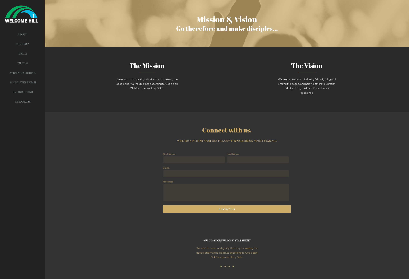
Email (166, 168)
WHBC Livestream (23, 82)
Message (168, 181)
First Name (169, 154)
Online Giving (22, 92)
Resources (23, 102)
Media (22, 54)
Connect (22, 44)
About (23, 35)
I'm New (22, 63)
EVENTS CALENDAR (22, 73)
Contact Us (227, 209)
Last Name (233, 154)
